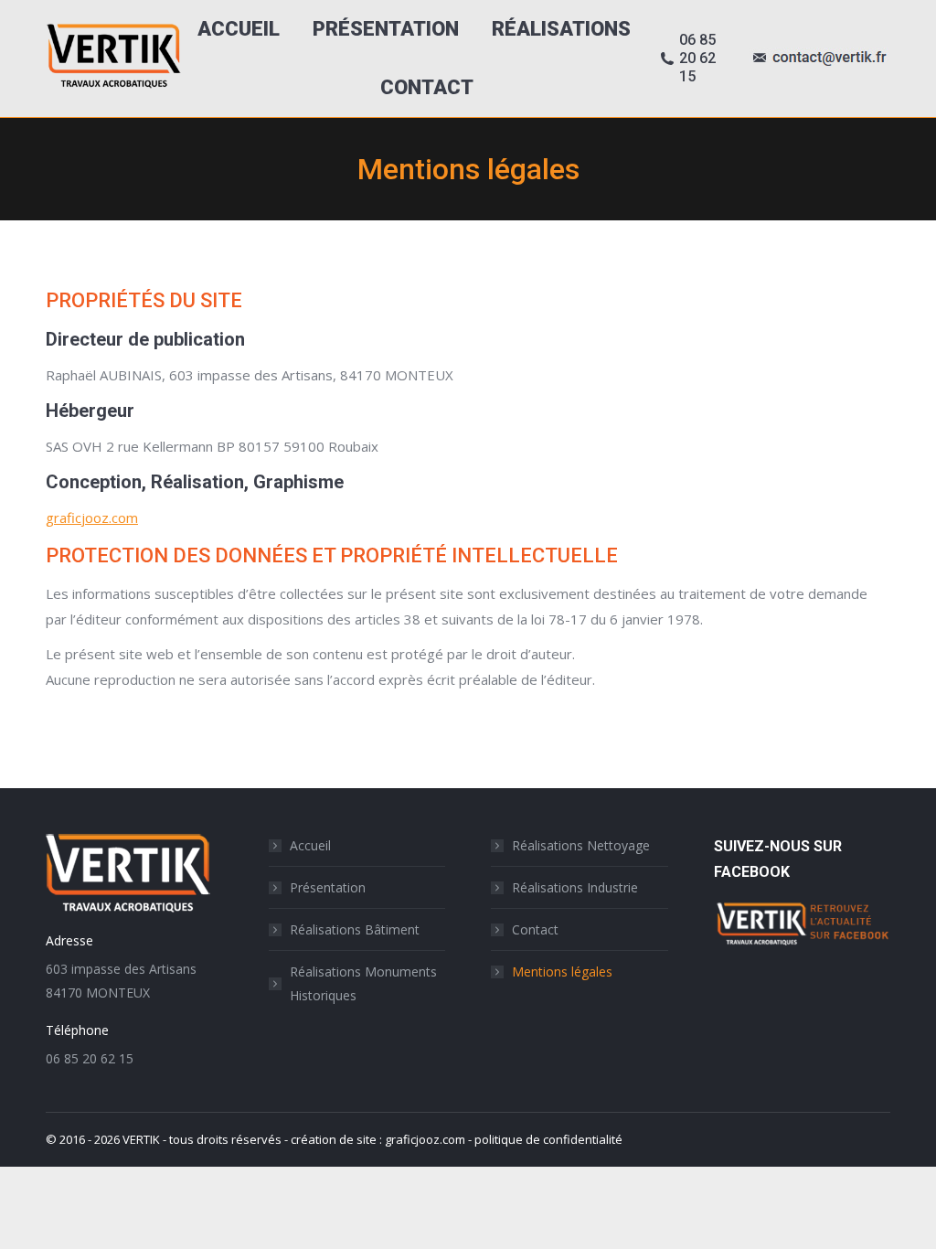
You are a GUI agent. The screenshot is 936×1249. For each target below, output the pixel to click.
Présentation (328, 887)
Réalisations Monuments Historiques (363, 983)
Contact (535, 929)
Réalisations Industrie (575, 887)
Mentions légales (562, 971)
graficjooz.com (92, 517)
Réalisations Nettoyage (581, 845)
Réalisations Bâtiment (355, 929)
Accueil (310, 845)
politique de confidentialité (548, 1139)
